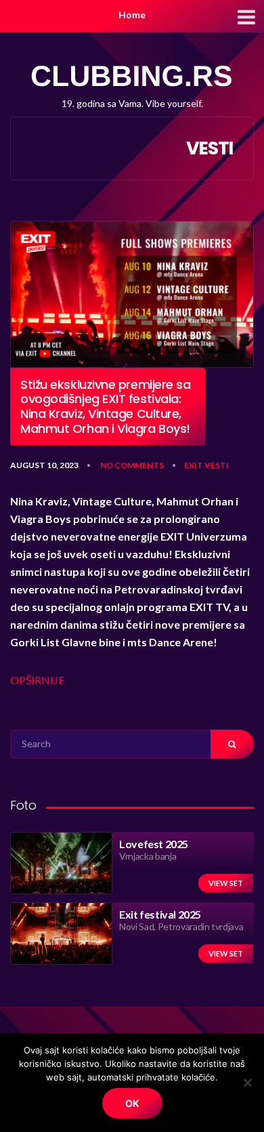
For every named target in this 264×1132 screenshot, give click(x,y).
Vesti (216, 465)
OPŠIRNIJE (37, 679)
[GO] (232, 744)
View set (225, 883)
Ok (132, 1103)
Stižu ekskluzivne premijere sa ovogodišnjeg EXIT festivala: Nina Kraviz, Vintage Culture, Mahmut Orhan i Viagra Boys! (105, 406)
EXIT (193, 465)
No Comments (132, 465)
